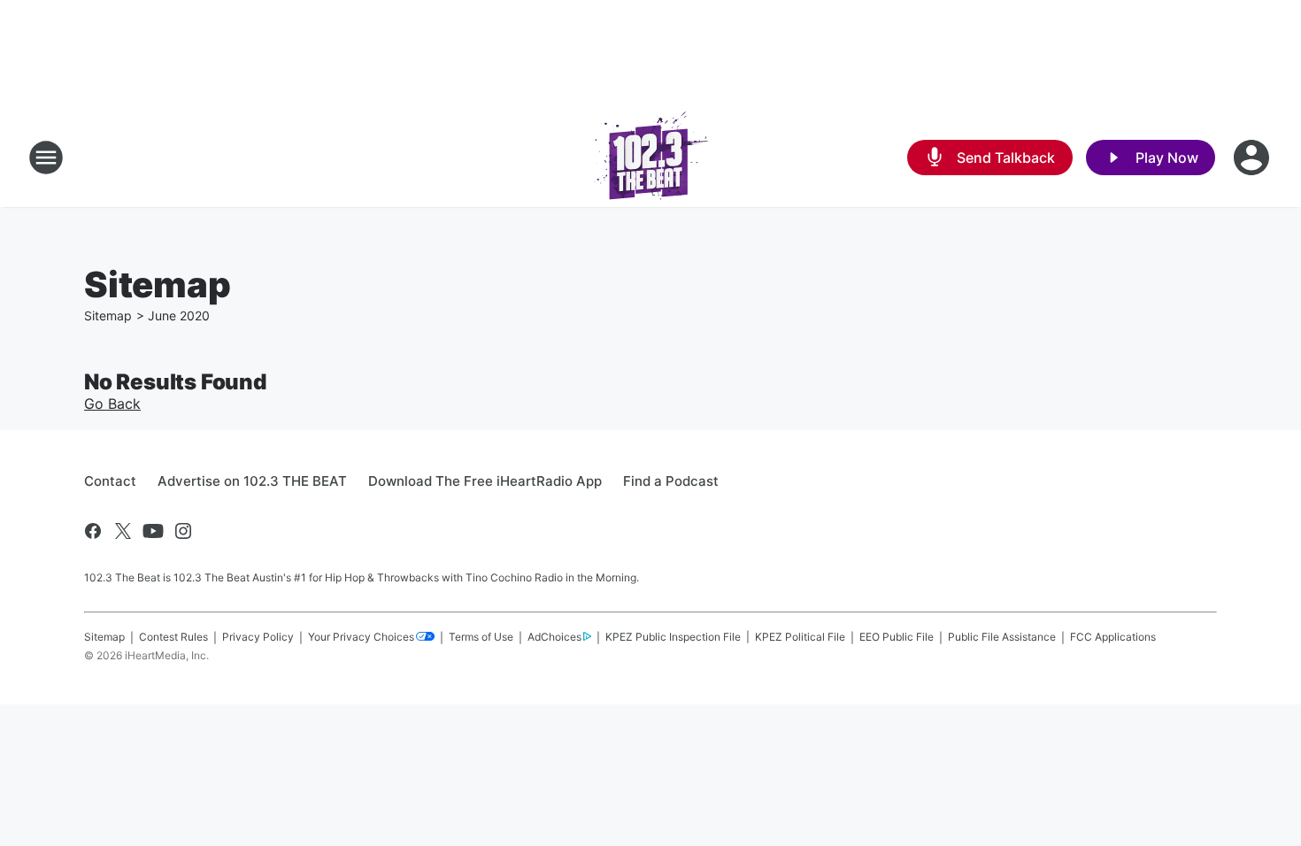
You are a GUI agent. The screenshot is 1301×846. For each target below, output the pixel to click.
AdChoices (554, 636)
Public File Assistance (1002, 636)
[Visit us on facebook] (93, 531)
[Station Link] (651, 158)
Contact (110, 481)
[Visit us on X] (123, 531)
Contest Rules (173, 636)
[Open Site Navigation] (46, 157)
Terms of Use (481, 636)
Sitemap (108, 315)
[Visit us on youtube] (153, 531)
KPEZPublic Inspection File (673, 636)
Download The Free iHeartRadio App (485, 481)
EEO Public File (896, 636)
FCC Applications (1113, 636)
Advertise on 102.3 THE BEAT (252, 481)
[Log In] (1253, 157)
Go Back (112, 403)
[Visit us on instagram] (183, 531)
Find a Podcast (671, 481)
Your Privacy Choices (361, 636)
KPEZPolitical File (800, 636)
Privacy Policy (258, 636)
